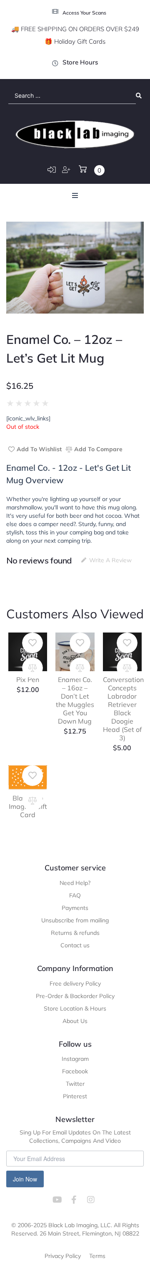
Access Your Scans (84, 13)
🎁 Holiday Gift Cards (75, 41)
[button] (75, 195)
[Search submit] (139, 96)
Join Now (25, 1179)
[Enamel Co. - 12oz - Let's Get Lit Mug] (75, 268)
